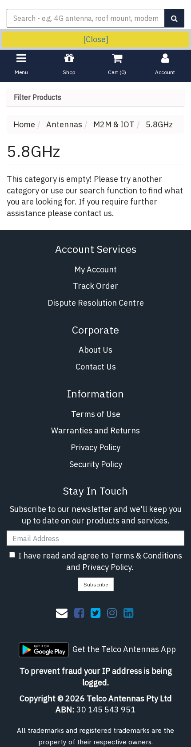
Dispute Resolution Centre (96, 303)
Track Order (95, 286)
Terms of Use (95, 414)
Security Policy (95, 464)
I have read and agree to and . (100, 561)
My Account (95, 269)
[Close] (95, 39)
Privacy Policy (95, 447)
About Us (95, 350)
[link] (79, 612)
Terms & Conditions (146, 555)
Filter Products (37, 98)
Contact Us (96, 367)
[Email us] (62, 612)
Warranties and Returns (95, 430)
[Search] (174, 18)
